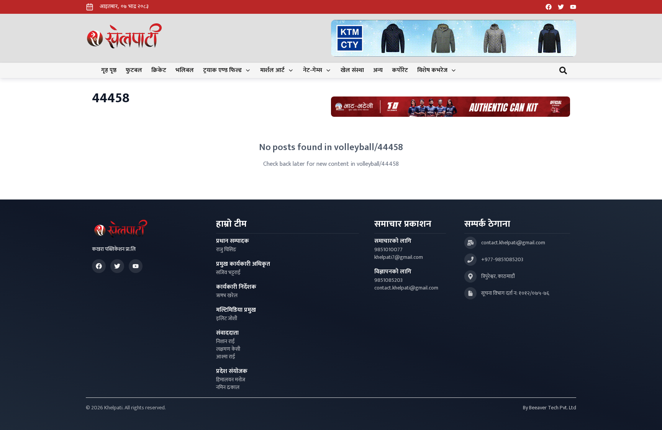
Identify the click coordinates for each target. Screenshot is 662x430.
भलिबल (184, 70)
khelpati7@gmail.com (398, 257)
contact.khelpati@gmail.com (406, 288)
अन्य (378, 70)
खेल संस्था (352, 70)
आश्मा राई (225, 357)
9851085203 (388, 280)
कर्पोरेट (400, 70)
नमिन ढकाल (227, 387)
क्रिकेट (158, 70)
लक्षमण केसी (228, 349)
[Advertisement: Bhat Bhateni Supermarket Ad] (450, 106)
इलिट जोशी (226, 318)
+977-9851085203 (502, 259)
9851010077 (388, 249)
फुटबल (134, 70)
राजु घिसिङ (226, 249)
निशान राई (225, 341)
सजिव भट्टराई (228, 272)
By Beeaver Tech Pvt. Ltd (549, 408)
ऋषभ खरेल (227, 295)
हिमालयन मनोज (230, 380)
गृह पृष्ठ (108, 70)
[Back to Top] (648, 416)
